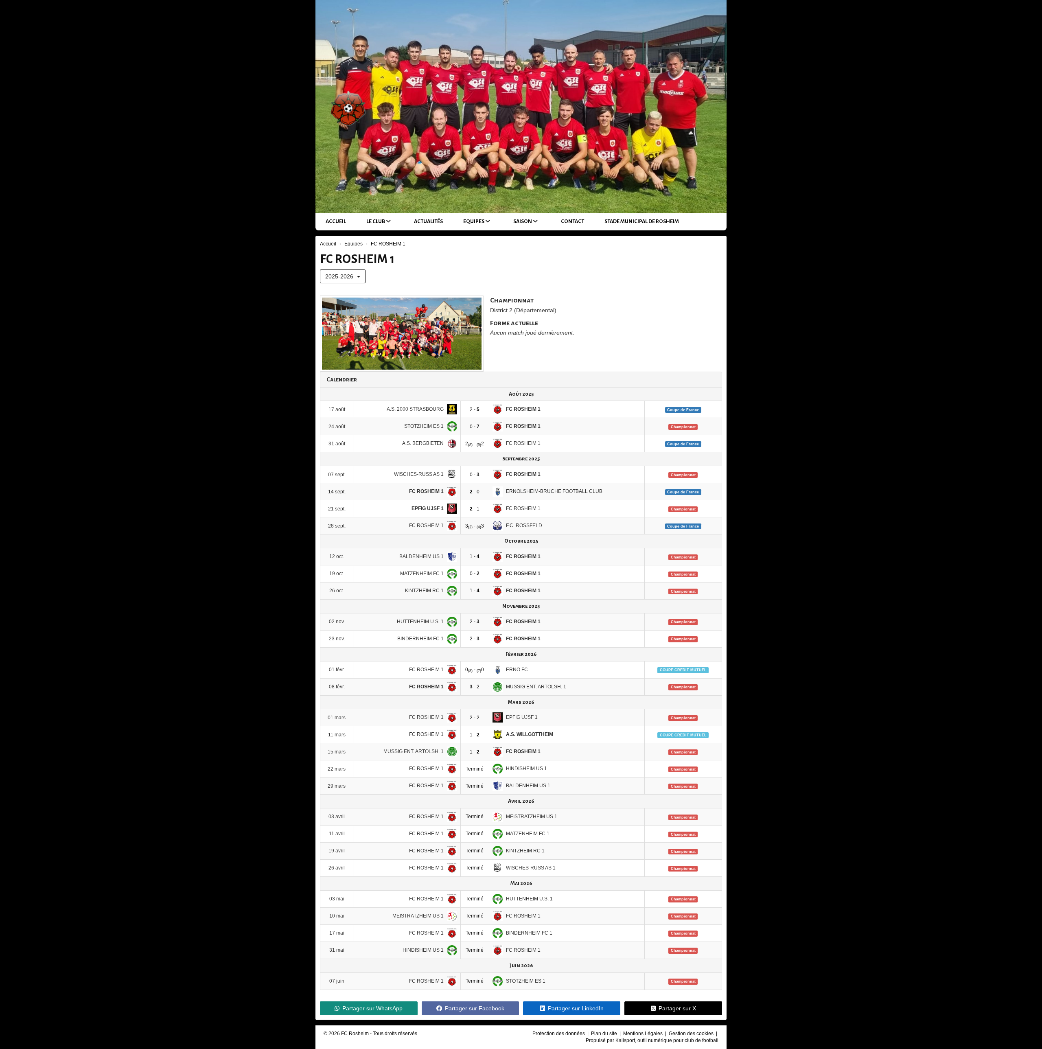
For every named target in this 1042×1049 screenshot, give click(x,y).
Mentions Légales (643, 1033)
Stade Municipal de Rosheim (641, 221)
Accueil (336, 221)
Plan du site (604, 1033)
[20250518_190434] (402, 334)
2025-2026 (340, 276)
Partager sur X (677, 1008)
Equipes (474, 221)
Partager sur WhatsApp (372, 1008)
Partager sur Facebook (474, 1008)
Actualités (428, 221)
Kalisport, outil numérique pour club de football (666, 1040)
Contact (572, 221)
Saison (523, 221)
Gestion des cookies (692, 1033)
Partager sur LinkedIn (576, 1008)
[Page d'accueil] (347, 106)
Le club (376, 221)
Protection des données (559, 1033)
